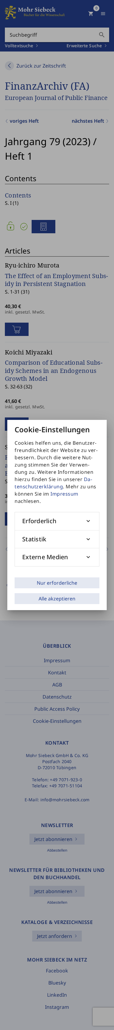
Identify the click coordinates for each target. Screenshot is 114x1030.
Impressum (64, 493)
